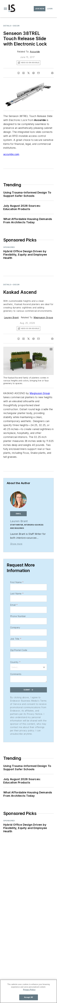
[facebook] (18, 73)
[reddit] (33, 73)
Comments (15, 674)
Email (14, 604)
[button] (5, 9)
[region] (28, 991)
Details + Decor (11, 26)
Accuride (35, 51)
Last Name (17, 593)
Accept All (28, 997)
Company (15, 627)
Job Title (15, 638)
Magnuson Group (43, 317)
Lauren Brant (11, 317)
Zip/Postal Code (18, 650)
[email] (38, 73)
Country (15, 662)
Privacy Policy (29, 990)
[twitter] (28, 73)
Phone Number (18, 616)
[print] (52, 73)
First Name (17, 582)
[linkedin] (23, 73)
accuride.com (11, 154)
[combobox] (28, 667)
